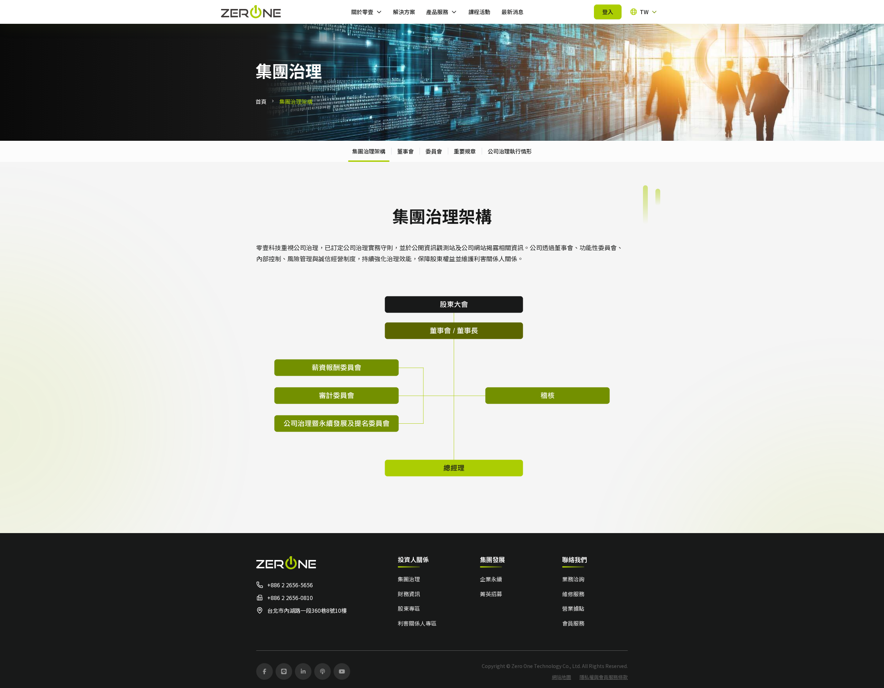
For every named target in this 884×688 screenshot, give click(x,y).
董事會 (405, 151)
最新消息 (512, 12)
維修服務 (573, 594)
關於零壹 (362, 12)
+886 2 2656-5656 (290, 585)
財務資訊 (409, 594)
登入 (607, 12)
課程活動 (479, 12)
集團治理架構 (368, 151)
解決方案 (404, 12)
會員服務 (573, 623)
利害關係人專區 (417, 623)
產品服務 (437, 12)
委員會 (433, 151)
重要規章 (465, 151)
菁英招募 (491, 594)
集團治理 (409, 579)
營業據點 (573, 608)
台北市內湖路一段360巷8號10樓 (307, 610)
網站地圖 (561, 677)
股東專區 (409, 608)
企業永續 (491, 579)
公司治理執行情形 (510, 151)
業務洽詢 (573, 579)
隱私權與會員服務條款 (603, 677)
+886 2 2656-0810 (290, 597)
